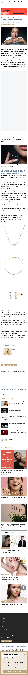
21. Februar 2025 (5, 554)
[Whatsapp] (13, 365)
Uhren (3, 621)
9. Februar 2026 (4, 474)
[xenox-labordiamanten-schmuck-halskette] (14, 237)
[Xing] (10, 365)
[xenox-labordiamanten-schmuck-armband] (14, 266)
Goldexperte (5, 574)
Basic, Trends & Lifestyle (8, 601)
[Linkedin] (7, 365)
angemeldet (9, 392)
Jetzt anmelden (6, 641)
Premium (4, 629)
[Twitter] (5, 365)
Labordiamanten (5, 24)
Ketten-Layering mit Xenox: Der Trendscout (13, 604)
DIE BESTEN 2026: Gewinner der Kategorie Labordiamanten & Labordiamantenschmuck (16, 410)
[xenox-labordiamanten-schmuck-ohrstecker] (14, 294)
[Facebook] (2, 365)
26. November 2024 (5, 606)
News (3, 618)
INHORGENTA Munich (6, 467)
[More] (16, 365)
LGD (2, 373)
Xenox (11, 24)
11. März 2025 (4, 501)
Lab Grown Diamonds (10, 371)
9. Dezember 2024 (5, 581)
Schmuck (4, 624)
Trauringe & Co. (6, 626)
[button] (25, 654)
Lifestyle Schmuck (6, 494)
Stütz (5, 373)
